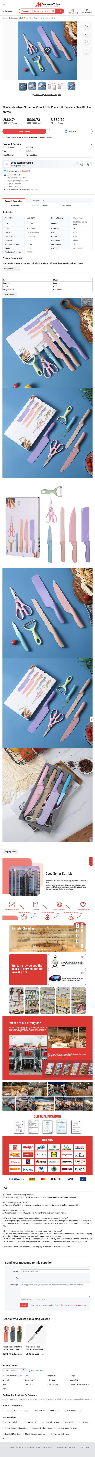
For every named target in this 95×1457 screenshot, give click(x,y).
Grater (16, 1410)
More (4, 1438)
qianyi (72, 1375)
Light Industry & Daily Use (17, 18)
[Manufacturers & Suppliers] (47, 4)
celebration (52, 1380)
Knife (6, 1410)
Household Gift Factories (50, 1422)
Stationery (29, 1380)
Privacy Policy (84, 1447)
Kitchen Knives (50, 18)
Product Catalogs (37, 1370)
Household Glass (29, 1422)
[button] (84, 205)
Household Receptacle (78, 1384)
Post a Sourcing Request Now (74, 1305)
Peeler (26, 1410)
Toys (4, 1384)
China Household (11, 1422)
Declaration (73, 1447)
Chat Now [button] (72, 131)
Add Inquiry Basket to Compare (47, 94)
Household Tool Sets (12, 1434)
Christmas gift (53, 1384)
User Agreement (61, 1447)
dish (26, 1375)
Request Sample (45, 137)
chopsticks (52, 1375)
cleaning (28, 1384)
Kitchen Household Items (67, 1428)
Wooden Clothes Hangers (12, 1375)
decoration (74, 1380)
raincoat (5, 1380)
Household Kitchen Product (42, 1428)
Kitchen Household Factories (15, 1428)
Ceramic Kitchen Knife (73, 1410)
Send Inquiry (24, 131)
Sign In (6, 189)
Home (4, 18)
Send (24, 1305)
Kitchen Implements (35, 18)
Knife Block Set (39, 1410)
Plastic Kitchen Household (35, 1434)
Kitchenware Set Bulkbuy (60, 1434)
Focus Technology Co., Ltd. (31, 1447)
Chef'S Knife (54, 1410)
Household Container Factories (77, 1422)
